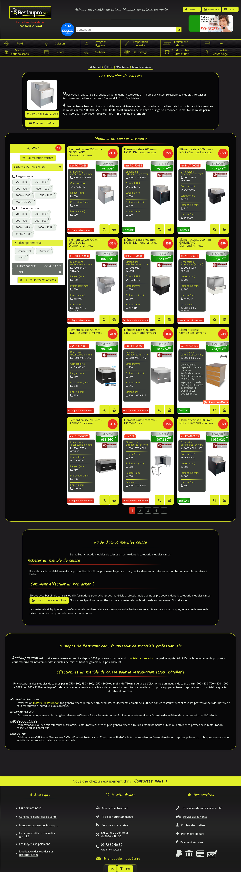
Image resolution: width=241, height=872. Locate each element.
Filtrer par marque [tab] (29, 243)
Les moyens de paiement (34, 844)
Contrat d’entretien (193, 825)
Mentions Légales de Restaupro (38, 825)
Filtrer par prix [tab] (37, 266)
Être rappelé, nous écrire (121, 858)
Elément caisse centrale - (140, 422)
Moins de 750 (25, 201)
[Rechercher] (178, 29)
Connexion (193, 9)
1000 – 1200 (24, 195)
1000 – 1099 (46, 227)
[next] (164, 510)
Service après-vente (195, 816)
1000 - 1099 (24, 227)
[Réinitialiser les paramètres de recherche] (58, 148)
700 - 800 (23, 213)
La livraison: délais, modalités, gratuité (37, 834)
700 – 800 (42, 213)
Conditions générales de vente (38, 816)
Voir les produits (44, 123)
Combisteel (25, 250)
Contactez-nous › (151, 781)
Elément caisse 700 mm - (85, 422)
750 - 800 (23, 181)
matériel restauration (141, 658)
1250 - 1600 (46, 195)
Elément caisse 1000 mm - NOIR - (196, 422)
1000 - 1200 (43, 188)
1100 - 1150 (24, 233)
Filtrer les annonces (44, 114)
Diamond (45, 250)
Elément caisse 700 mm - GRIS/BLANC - (85, 152)
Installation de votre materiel (202, 808)
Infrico (23, 257)
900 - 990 (23, 188)
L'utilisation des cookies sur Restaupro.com (36, 853)
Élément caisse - (192, 331)
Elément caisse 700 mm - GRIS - (140, 331)
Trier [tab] (20, 272)
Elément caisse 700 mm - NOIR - (140, 151)
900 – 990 (42, 220)
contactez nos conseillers (51, 600)
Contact (232, 9)
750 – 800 (42, 181)
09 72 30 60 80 (111, 844)
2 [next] (140, 510)
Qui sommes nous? (30, 808)
